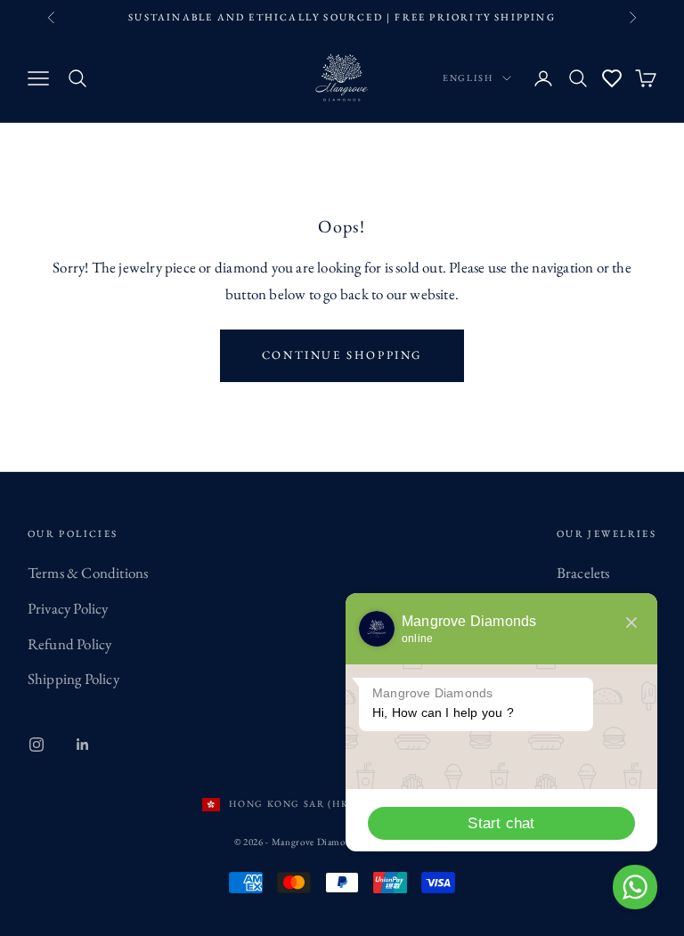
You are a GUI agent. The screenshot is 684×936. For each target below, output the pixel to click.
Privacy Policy (68, 608)
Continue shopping (342, 354)
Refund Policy (70, 644)
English (468, 78)
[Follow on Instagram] (36, 744)
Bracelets (583, 572)
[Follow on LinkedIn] (83, 744)
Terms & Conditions (88, 572)
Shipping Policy (73, 678)
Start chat (501, 823)
